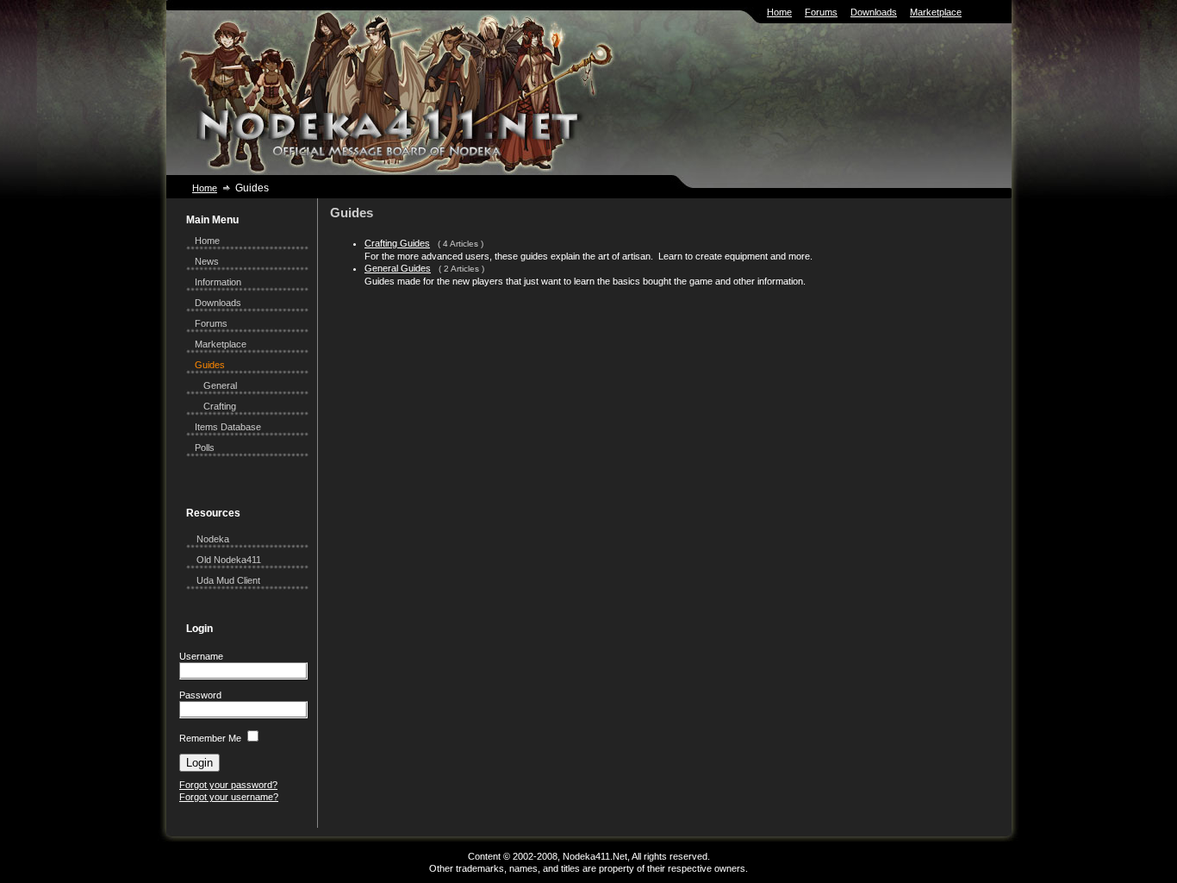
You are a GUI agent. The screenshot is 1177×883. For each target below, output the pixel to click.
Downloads (873, 12)
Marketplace (936, 12)
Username (201, 656)
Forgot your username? (228, 797)
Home (779, 12)
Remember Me (210, 738)
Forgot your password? (228, 785)
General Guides (397, 268)
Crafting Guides (397, 243)
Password (200, 695)
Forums (821, 12)
